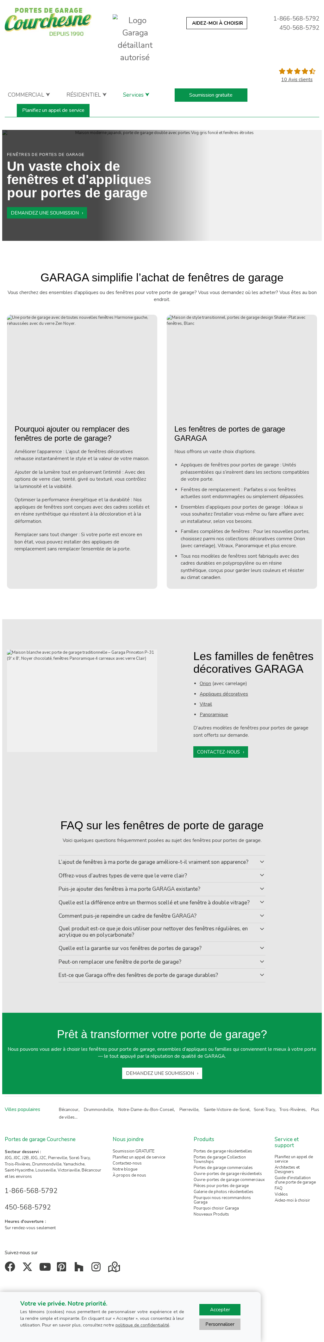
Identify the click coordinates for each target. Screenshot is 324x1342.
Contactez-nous (218, 752)
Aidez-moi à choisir (292, 1200)
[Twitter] (28, 1269)
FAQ (279, 1188)
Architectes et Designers (287, 1170)
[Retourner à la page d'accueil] (48, 22)
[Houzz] (80, 1269)
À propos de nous (129, 1175)
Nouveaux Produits (211, 1214)
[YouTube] (45, 1269)
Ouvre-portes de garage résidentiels (228, 1174)
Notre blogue (125, 1169)
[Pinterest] (63, 1269)
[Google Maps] (114, 1269)
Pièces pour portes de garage (221, 1186)
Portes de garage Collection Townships (220, 1159)
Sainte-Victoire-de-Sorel (227, 1110)
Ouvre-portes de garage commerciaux (229, 1180)
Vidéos (281, 1194)
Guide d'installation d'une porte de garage (295, 1180)
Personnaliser (219, 1324)
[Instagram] (97, 1269)
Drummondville (98, 1110)
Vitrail (206, 704)
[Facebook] (11, 1269)
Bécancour (68, 1110)
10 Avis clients (297, 79)
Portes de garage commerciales (223, 1168)
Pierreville (188, 1110)
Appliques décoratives (224, 694)
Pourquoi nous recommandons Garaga (222, 1200)
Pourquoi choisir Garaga (216, 1208)
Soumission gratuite (211, 95)
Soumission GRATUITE (133, 1151)
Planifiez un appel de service (53, 110)
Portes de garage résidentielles (223, 1151)
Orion (205, 683)
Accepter (220, 1310)
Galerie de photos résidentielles (223, 1192)
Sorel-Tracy (264, 1110)
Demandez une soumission (45, 213)
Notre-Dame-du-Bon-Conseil (146, 1110)
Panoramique (214, 714)
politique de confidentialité (142, 1325)
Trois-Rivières (292, 1110)
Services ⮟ (136, 95)
